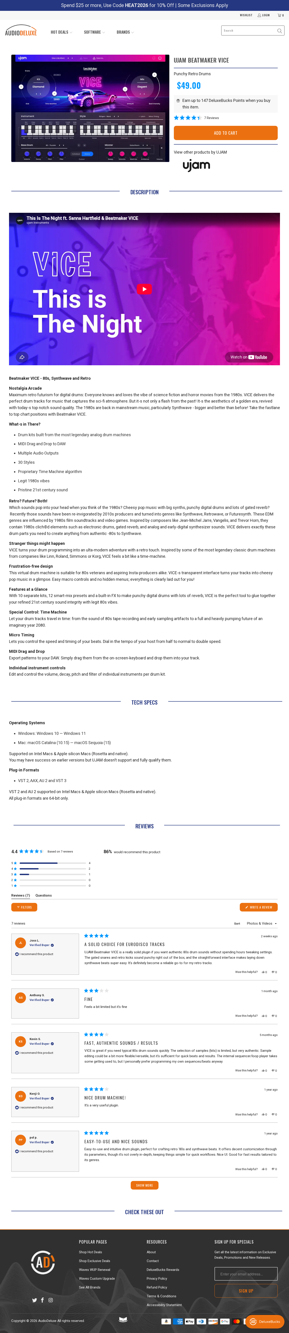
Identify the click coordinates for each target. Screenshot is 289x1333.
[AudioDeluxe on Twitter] (34, 1300)
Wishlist (246, 15)
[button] (62, 32)
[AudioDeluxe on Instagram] (50, 1300)
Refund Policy (157, 1287)
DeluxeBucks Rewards (163, 1270)
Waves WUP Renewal (94, 1270)
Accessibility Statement (164, 1305)
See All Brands (89, 1287)
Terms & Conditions (161, 1296)
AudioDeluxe (47, 1321)
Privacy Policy (157, 1279)
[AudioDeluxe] (21, 30)
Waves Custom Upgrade (97, 1279)
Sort (237, 923)
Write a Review (263, 907)
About (151, 1252)
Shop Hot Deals (90, 1252)
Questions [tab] (43, 896)
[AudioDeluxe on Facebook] (42, 1300)
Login (266, 15)
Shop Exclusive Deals (94, 1261)
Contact (153, 1261)
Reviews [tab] (20, 896)
